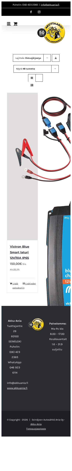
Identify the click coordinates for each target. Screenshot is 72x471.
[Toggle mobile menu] (9, 23)
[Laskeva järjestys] (55, 58)
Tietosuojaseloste (36, 428)
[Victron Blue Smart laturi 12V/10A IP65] (22, 166)
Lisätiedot (30, 283)
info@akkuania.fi (50, 4)
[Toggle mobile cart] (15, 23)
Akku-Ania (36, 424)
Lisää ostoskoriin (17, 285)
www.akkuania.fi (17, 388)
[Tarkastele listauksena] (31, 85)
